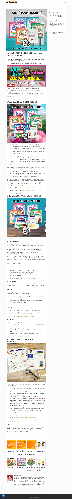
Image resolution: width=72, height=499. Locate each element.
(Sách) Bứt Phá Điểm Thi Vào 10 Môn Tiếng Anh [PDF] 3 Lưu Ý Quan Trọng (57, 29)
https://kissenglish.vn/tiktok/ (36, 415)
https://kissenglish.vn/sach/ (28, 187)
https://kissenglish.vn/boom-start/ (27, 316)
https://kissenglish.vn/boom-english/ (28, 190)
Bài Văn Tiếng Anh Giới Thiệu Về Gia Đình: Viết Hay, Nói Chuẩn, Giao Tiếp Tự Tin (57, 24)
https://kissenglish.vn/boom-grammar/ (30, 278)
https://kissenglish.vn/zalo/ (34, 193)
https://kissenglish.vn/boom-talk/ (26, 336)
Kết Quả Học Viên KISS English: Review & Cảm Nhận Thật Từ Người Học (57, 16)
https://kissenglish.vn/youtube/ (14, 421)
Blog (65, 2)
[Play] (26, 76)
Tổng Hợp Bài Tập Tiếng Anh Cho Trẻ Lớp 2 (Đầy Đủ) (56, 33)
